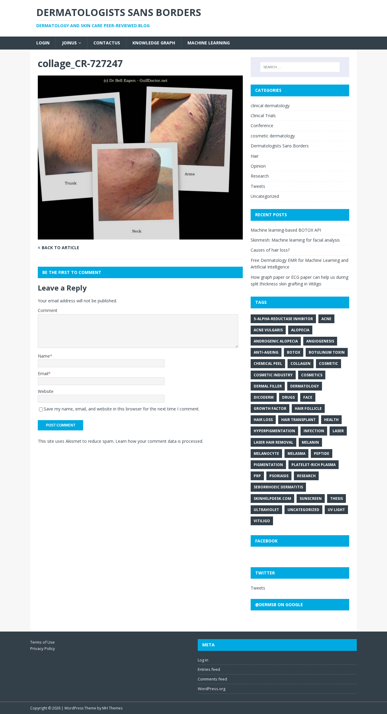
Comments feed (212, 679)
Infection (314, 430)
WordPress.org (211, 688)
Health (331, 419)
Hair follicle (308, 408)
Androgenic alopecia (276, 341)
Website (46, 391)
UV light (336, 509)
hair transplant (298, 419)
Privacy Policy (42, 648)
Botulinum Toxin (327, 352)
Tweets (258, 186)
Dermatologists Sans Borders (280, 146)
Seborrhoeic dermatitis (278, 487)
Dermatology (304, 386)
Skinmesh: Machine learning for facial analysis (295, 240)
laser (338, 430)
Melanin (310, 442)
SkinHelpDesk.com (272, 498)
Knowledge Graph (153, 43)
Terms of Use (42, 642)
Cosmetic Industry (273, 375)
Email (43, 373)
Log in (203, 660)
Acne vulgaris (268, 330)
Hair (255, 156)
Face (307, 397)
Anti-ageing (266, 352)
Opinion (258, 166)
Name (44, 356)
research (306, 475)
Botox (293, 352)
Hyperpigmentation (274, 430)
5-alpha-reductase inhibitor (283, 318)
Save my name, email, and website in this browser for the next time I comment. (122, 409)
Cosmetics (311, 375)
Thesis (336, 498)
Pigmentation (268, 464)
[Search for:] (299, 67)
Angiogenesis (320, 341)
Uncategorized (265, 196)
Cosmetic (328, 363)
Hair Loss (263, 419)
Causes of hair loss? (270, 250)
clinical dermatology (270, 105)
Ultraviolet (266, 509)
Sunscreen (311, 498)
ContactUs (106, 43)
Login (43, 43)
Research (260, 176)
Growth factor (270, 408)
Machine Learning (208, 43)
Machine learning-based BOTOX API (286, 230)
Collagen (301, 363)
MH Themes (112, 708)
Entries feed (209, 669)
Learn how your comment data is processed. (159, 441)
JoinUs (69, 43)
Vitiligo (262, 520)
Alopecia (300, 330)
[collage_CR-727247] (140, 236)
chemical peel (268, 363)
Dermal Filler (268, 386)
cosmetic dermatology (273, 136)
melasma (296, 453)
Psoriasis (278, 475)
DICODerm (264, 397)
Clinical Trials (263, 115)
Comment (47, 310)
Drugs (288, 397)
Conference (262, 125)
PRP (257, 475)
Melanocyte (266, 453)
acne (326, 318)
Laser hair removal (273, 442)
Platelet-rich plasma (313, 464)
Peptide (321, 453)
